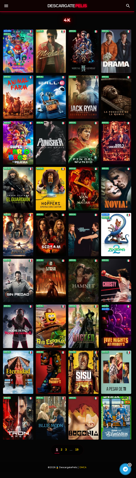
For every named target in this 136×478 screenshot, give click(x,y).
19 (76, 449)
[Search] (128, 5)
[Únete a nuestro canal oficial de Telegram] (125, 469)
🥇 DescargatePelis (66, 467)
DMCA (83, 467)
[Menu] (6, 5)
